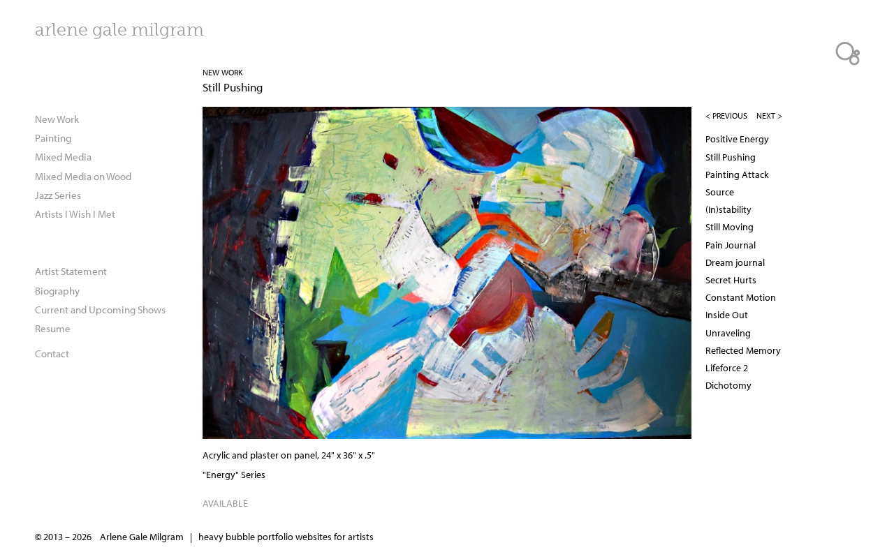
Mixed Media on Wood (83, 176)
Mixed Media (63, 156)
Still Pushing (730, 157)
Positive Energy (737, 139)
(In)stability (728, 209)
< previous (726, 115)
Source (719, 192)
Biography (57, 290)
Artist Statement (71, 271)
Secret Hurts (730, 280)
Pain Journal (730, 245)
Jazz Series (58, 195)
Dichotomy (728, 385)
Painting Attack (737, 174)
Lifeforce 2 (726, 368)
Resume (53, 328)
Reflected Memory (743, 350)
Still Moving (729, 227)
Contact (52, 353)
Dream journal (735, 262)
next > (769, 115)
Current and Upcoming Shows (100, 309)
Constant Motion (740, 297)
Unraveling (728, 333)
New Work (223, 72)
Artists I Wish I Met (75, 214)
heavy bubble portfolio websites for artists (286, 536)
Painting (53, 137)
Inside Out (726, 314)
